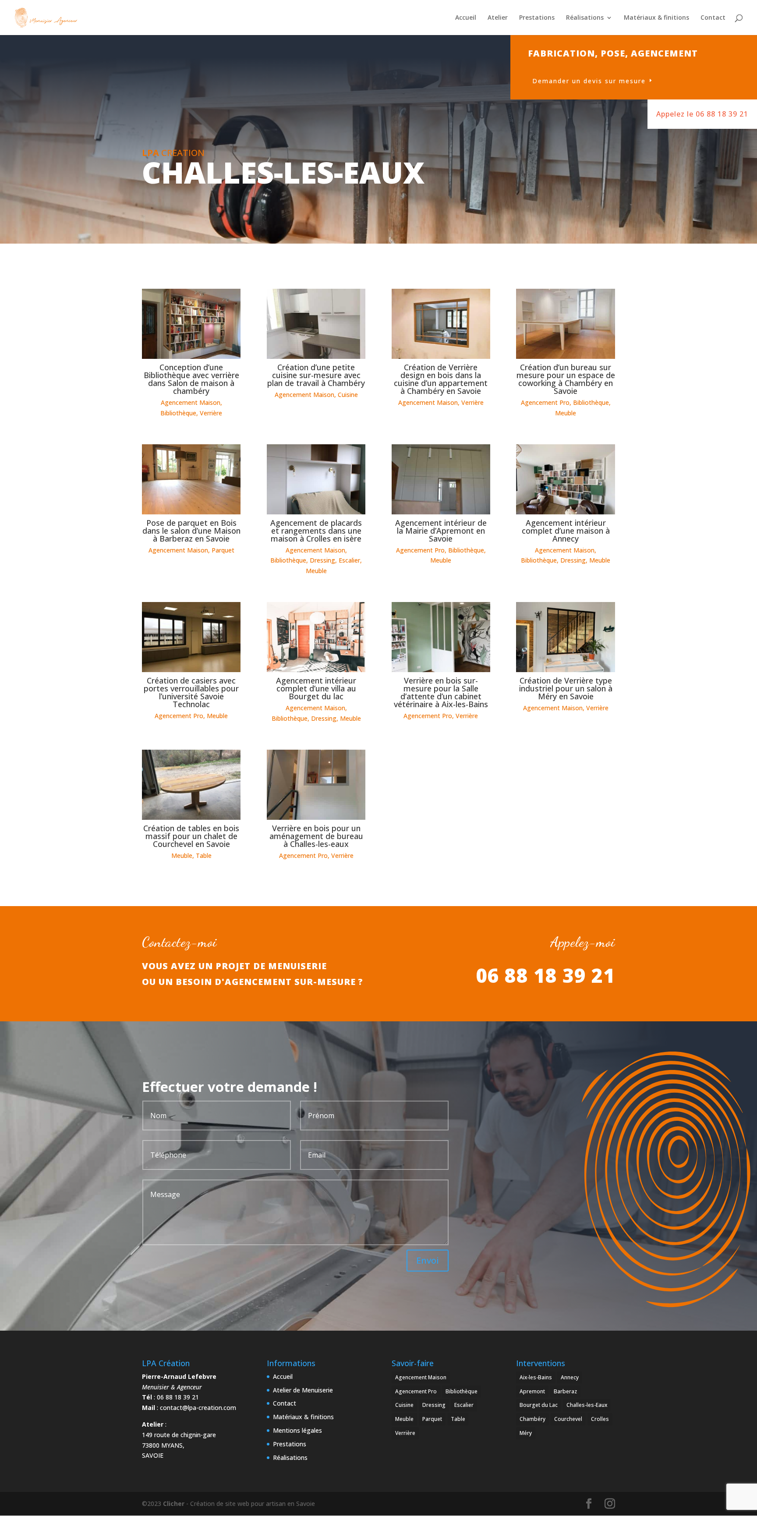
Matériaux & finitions (656, 17)
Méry (526, 1433)
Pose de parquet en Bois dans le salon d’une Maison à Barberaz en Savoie (191, 530)
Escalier (349, 560)
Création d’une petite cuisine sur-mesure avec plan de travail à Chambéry (316, 375)
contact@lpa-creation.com (198, 1407)
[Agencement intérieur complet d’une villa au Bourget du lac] (316, 637)
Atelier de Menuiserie (303, 1390)
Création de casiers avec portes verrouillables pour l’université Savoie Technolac (191, 692)
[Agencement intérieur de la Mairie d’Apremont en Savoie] (441, 479)
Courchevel (568, 1419)
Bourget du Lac (539, 1405)
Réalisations (585, 17)
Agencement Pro (545, 402)
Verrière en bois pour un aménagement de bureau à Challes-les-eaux (316, 836)
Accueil (465, 17)
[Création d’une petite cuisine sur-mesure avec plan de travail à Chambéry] (316, 324)
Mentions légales (297, 1430)
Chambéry (532, 1419)
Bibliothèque (178, 413)
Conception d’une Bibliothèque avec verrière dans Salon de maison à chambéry (191, 379)
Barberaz (565, 1391)
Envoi (427, 1260)
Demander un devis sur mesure (589, 81)
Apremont (532, 1391)
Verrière (211, 413)
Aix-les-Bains (536, 1377)
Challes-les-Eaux (586, 1405)
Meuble (565, 413)
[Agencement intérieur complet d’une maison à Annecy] (565, 479)
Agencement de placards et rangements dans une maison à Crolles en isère (316, 530)
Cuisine (348, 394)
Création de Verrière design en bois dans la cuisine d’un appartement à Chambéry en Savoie (441, 379)
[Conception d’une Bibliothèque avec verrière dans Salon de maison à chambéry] (191, 324)
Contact (712, 17)
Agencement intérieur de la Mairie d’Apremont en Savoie (441, 530)
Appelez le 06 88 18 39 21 (702, 114)
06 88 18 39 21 (545, 975)
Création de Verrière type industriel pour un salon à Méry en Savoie (565, 688)
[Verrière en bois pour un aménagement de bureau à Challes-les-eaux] (316, 785)
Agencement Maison (190, 402)
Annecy (570, 1377)
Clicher (173, 1503)
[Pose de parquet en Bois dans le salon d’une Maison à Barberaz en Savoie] (191, 479)
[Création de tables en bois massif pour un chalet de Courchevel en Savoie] (191, 785)
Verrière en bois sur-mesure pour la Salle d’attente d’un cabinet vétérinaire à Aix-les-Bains (441, 692)
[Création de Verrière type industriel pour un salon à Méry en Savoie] (565, 637)
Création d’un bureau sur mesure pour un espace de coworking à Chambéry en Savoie (565, 379)
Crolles (600, 1419)
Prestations (537, 17)
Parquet (223, 550)
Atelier (498, 17)
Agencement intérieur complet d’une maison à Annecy (566, 530)
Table (204, 855)
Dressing (322, 560)
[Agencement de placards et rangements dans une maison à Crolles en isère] (316, 479)
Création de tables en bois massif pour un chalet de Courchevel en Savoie (191, 836)
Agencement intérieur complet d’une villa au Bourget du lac (316, 688)
